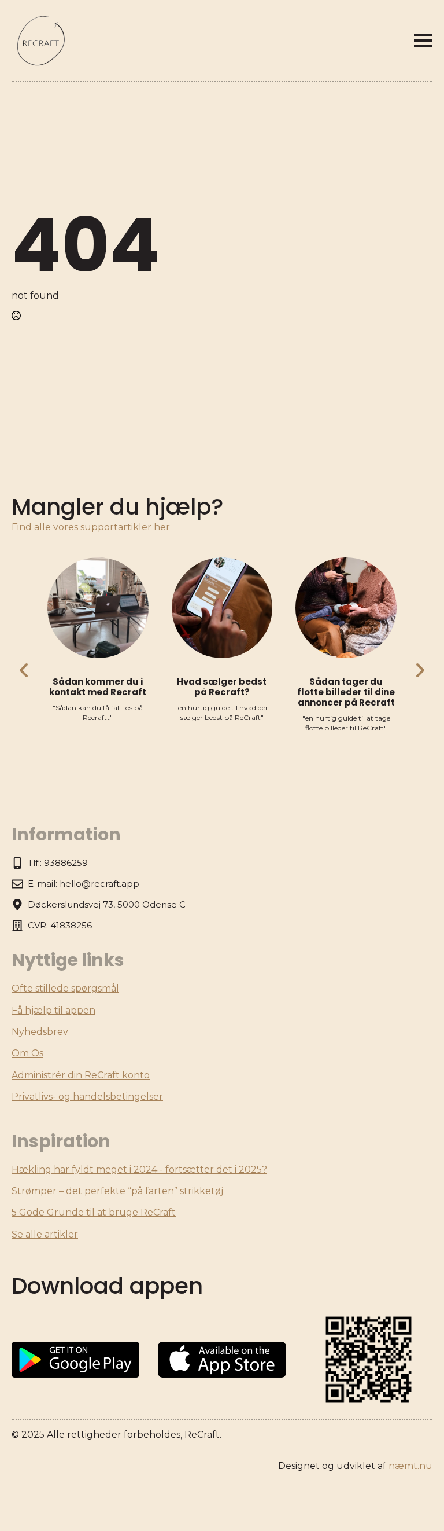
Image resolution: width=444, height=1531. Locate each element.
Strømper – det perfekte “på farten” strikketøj (117, 1190)
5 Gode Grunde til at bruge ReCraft (94, 1212)
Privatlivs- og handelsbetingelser (87, 1096)
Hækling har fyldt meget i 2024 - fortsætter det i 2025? (139, 1169)
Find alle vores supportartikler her (91, 527)
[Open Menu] (423, 40)
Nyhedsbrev (40, 1031)
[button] (24, 670)
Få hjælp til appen (53, 1010)
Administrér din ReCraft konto (81, 1075)
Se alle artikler (45, 1234)
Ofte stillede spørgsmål (65, 988)
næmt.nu (410, 1465)
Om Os (27, 1053)
